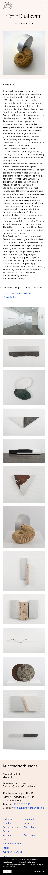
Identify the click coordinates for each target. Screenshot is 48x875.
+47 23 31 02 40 (18, 783)
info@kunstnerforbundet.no (22, 786)
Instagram (29, 823)
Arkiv (5, 855)
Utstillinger (8, 819)
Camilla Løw (11, 297)
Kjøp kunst (8, 835)
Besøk (6, 831)
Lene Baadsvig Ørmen (17, 293)
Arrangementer (10, 827)
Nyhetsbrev (30, 827)
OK (7, 871)
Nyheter (7, 823)
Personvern (39, 871)
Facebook (29, 819)
